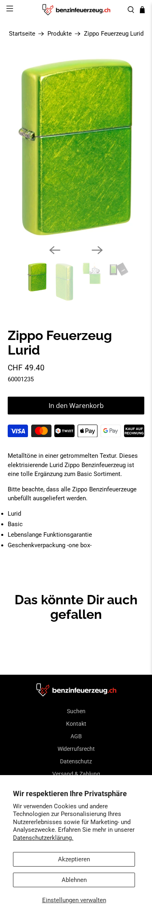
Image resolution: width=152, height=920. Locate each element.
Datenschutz (76, 761)
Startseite (22, 34)
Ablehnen (74, 880)
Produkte (59, 34)
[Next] (97, 250)
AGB (76, 736)
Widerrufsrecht (76, 749)
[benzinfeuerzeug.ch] (76, 10)
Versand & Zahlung (76, 774)
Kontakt (76, 723)
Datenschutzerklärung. (43, 837)
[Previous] (55, 250)
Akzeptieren (74, 859)
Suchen (76, 711)
